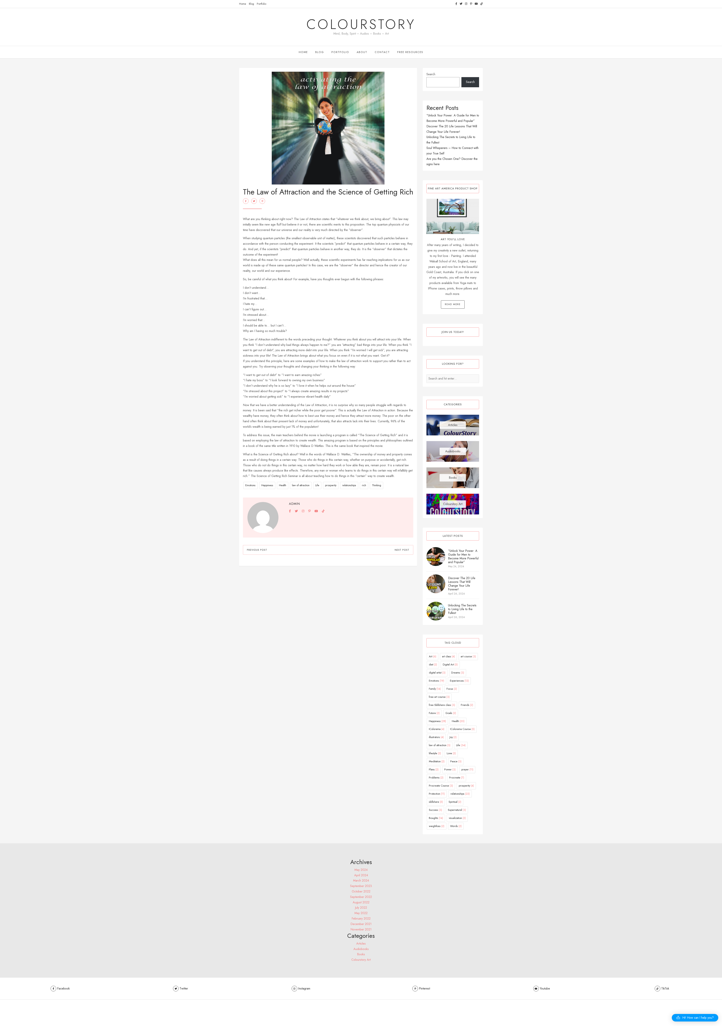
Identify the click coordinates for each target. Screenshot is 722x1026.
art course (468, 656)
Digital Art (450, 664)
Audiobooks (452, 451)
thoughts (436, 818)
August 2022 (361, 902)
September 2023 (361, 886)
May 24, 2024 (456, 566)
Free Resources (410, 52)
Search (430, 74)
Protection (437, 794)
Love (451, 753)
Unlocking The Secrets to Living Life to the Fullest (462, 609)
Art (432, 656)
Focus (452, 689)
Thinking (376, 485)
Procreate (456, 777)
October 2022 (361, 891)
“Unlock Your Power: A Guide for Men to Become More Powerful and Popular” (463, 556)
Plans (433, 769)
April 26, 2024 (456, 593)
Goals (450, 713)
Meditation (436, 761)
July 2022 (361, 907)
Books (453, 477)
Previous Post (257, 550)
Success (435, 810)
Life (317, 485)
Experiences (459, 681)
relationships (349, 485)
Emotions (250, 485)
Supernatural (457, 810)
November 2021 (361, 929)
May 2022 (361, 913)
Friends (467, 705)
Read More (453, 304)
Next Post (402, 550)
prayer (467, 769)
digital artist (437, 672)
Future (434, 713)
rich (364, 485)
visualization (457, 818)
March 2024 (361, 880)
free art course (439, 697)
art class (448, 656)
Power (450, 769)
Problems (436, 777)
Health (282, 485)
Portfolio (261, 4)
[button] (695, 1017)
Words (456, 826)
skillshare (436, 802)
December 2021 (361, 924)
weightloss (436, 826)
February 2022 (361, 918)
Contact (382, 52)
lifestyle (435, 753)
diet (433, 664)
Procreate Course (441, 786)
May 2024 (361, 870)
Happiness (267, 485)
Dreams (457, 672)
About (362, 52)
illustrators (436, 737)
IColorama (436, 729)
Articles (452, 425)
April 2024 (361, 875)
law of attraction (300, 485)
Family (435, 689)
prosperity (330, 485)
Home (242, 4)
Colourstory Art (452, 504)
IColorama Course (462, 729)
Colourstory (361, 24)
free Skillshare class (442, 705)
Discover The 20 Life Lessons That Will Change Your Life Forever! (461, 584)
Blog (251, 4)
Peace (455, 761)
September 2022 (361, 897)
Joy (453, 737)
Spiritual (455, 802)
